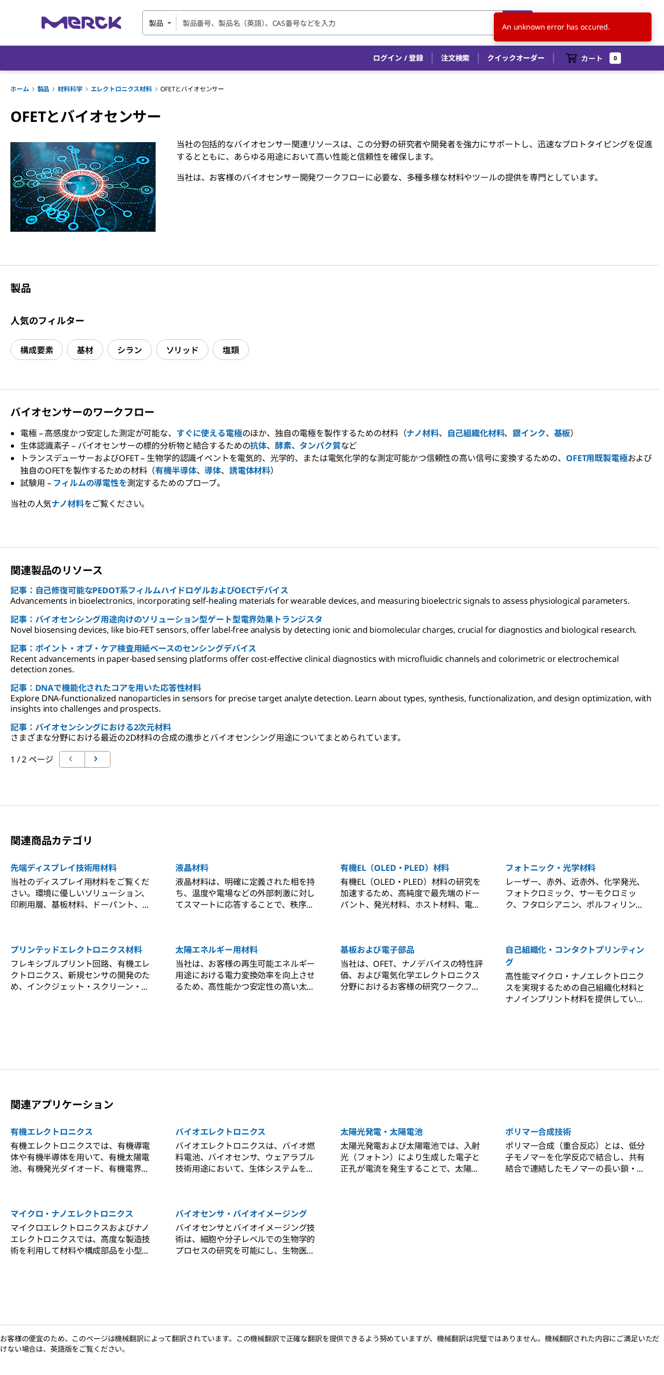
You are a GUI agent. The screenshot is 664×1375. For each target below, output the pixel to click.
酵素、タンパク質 (308, 445)
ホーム (19, 89)
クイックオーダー (516, 58)
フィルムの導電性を (90, 483)
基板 (562, 433)
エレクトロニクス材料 (121, 89)
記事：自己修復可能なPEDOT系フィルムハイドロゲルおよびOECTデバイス (149, 590)
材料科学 (70, 89)
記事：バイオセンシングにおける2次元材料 (90, 727)
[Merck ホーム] (81, 23)
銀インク (529, 433)
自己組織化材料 (476, 433)
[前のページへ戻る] (97, 759)
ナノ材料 (422, 433)
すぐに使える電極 (209, 433)
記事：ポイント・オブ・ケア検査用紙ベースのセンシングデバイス (133, 648)
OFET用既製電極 (597, 458)
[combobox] (337, 22)
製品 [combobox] (156, 23)
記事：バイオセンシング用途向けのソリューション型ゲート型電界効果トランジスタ (166, 619)
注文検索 (455, 58)
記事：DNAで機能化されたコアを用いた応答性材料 (105, 688)
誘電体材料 (249, 470)
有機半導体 (175, 470)
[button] (398, 58)
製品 (43, 89)
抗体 (258, 445)
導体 (212, 470)
